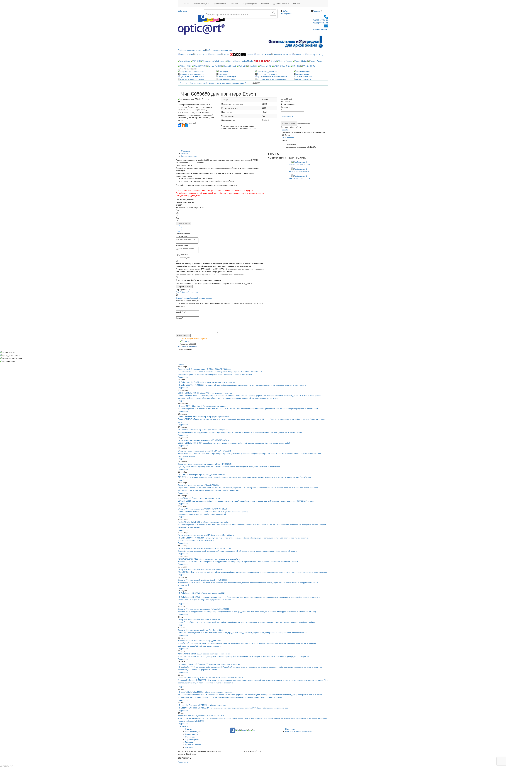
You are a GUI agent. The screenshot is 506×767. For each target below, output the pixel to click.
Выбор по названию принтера (219, 50)
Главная (185, 3)
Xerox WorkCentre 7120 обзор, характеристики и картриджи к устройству (209, 558)
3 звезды (193, 298)
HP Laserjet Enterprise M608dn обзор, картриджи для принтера (205, 692)
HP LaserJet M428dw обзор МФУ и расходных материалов (203, 429)
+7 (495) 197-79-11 (320, 20)
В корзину (286, 116)
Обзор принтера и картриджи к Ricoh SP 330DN (198, 485)
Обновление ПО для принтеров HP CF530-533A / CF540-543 (204, 369)
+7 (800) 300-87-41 (320, 22)
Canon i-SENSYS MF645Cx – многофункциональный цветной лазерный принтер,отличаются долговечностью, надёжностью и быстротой (213, 512)
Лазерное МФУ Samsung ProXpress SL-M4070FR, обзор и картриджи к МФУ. (211, 677)
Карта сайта (183, 761)
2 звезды (201, 298)
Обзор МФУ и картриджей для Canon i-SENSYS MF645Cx (202, 508)
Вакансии (265, 3)
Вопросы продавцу (189, 156)
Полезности (193, 292)
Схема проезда (287, 137)
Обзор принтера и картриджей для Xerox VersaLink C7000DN (204, 450)
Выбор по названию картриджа (191, 50)
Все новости (183, 726)
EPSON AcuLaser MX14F (299, 178)
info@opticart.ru (320, 29)
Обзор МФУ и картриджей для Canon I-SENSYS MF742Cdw (203, 440)
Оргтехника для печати (267, 74)
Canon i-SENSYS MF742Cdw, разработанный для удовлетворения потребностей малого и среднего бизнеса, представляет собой (234, 442)
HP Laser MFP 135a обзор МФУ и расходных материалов (202, 406)
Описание (185, 150)
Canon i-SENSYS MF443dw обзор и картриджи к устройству (203, 416)
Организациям (219, 3)
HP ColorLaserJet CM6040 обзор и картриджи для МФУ (201, 593)
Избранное (288, 13)
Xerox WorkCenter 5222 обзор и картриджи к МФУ (199, 640)
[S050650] (253, 341)
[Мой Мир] (186, 125)
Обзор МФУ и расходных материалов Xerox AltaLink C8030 (203, 609)
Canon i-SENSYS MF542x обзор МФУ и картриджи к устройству (205, 392)
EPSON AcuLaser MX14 (299, 171)
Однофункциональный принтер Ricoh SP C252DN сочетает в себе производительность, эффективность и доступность (229, 466)
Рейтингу (184, 292)
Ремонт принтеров (303, 79)
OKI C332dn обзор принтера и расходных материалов (201, 474)
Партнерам (290, 728)
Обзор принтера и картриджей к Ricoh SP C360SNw (200, 569)
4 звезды (186, 298)
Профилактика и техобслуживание (271, 79)
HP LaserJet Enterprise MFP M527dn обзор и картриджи (202, 705)
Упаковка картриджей (227, 79)
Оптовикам (234, 3)
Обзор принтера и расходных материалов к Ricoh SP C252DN (205, 464)
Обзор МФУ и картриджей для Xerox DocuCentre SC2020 (202, 580)
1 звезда (208, 298)
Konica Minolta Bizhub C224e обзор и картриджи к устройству (204, 522)
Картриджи (222, 74)
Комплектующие (302, 74)
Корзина (316, 10)
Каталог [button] (183, 10)
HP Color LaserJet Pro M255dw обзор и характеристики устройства (206, 382)
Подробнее (285, 129)
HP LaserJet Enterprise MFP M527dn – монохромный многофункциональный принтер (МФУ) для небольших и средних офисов (233, 707)
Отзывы (184, 153)
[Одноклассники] (183, 125)
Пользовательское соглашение (298, 731)
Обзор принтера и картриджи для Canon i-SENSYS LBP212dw (204, 548)
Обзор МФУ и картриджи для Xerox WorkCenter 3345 (200, 630)
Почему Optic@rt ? (201, 3)
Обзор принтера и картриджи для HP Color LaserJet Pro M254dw (206, 535)
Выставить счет (303, 123)
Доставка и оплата (281, 3)
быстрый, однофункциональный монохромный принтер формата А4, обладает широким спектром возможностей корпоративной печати (237, 551)
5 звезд (179, 298)
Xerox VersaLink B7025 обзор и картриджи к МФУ (199, 498)
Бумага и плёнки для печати (191, 79)
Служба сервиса (250, 3)
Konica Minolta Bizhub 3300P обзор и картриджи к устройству (204, 653)
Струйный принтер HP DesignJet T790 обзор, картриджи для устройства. (209, 664)
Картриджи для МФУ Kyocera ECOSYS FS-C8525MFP (201, 715)
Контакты (297, 3)
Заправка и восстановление (191, 74)
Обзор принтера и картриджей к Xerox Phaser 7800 (200, 619)
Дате (178, 292)
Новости (181, 363)
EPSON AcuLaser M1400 (299, 164)
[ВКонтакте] (179, 125)
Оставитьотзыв (183, 223)
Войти (285, 10)
